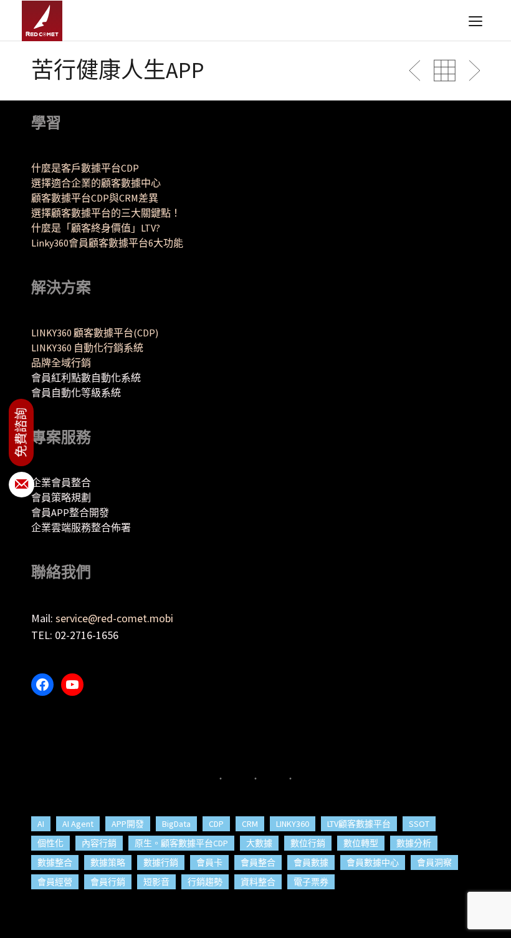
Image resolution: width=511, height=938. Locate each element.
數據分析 (413, 843)
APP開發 (128, 823)
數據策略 (107, 862)
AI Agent (77, 823)
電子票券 (311, 881)
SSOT (419, 823)
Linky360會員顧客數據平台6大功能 (107, 243)
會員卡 (209, 862)
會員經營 (54, 881)
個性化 (50, 843)
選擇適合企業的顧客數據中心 (96, 183)
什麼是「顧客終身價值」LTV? (95, 228)
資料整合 (258, 881)
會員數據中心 (372, 862)
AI (40, 823)
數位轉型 (360, 843)
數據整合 (54, 862)
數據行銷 (160, 862)
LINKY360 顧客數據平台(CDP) (94, 332)
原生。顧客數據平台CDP (181, 843)
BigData (176, 823)
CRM (250, 823)
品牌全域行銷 (61, 362)
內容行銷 (99, 843)
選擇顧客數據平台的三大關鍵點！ (106, 213)
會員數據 (311, 862)
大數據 (259, 843)
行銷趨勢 (205, 881)
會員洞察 (434, 862)
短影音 (156, 881)
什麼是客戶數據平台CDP (85, 168)
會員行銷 (107, 881)
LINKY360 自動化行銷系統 (87, 347)
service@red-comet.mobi (114, 618)
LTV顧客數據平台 (359, 823)
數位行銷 (307, 843)
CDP (216, 823)
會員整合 (258, 862)
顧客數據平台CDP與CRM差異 (94, 198)
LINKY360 (292, 823)
